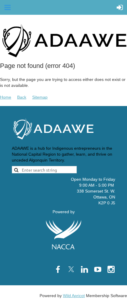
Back (21, 97)
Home (5, 97)
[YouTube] (98, 269)
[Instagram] (111, 269)
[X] (71, 269)
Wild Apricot (74, 295)
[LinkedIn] (84, 269)
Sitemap (40, 97)
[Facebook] (58, 269)
